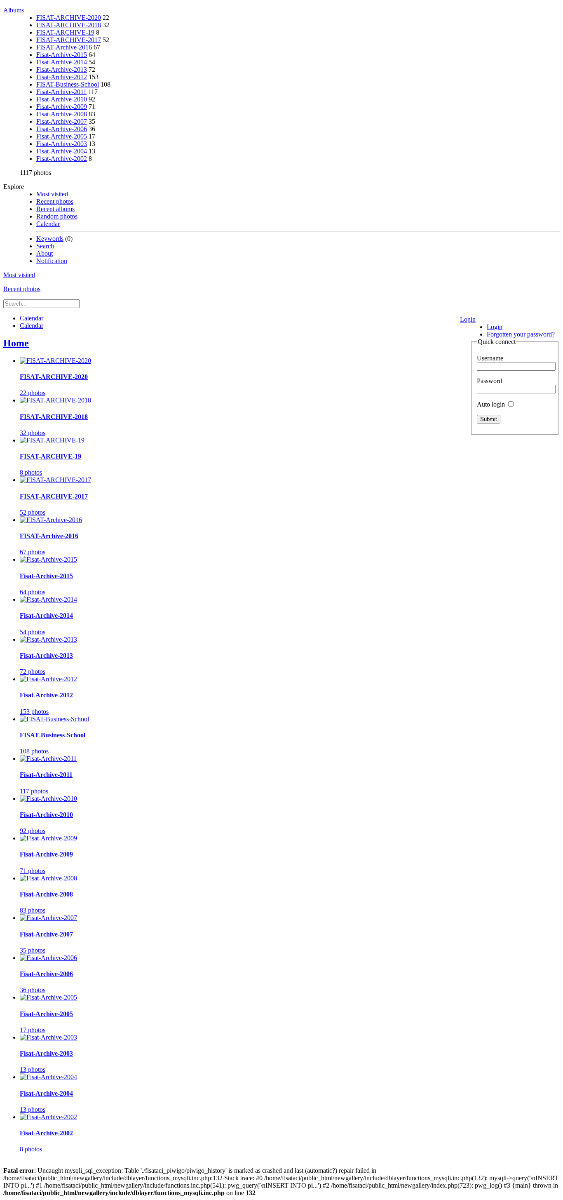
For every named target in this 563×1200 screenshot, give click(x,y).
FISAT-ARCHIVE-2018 (68, 24)
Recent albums (55, 208)
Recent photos (54, 201)
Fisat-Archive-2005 (61, 136)
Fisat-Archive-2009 (61, 106)
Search (45, 245)
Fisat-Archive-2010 (61, 99)
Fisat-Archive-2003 (61, 143)
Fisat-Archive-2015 (61, 54)
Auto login (492, 404)
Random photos (56, 216)
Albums (13, 10)
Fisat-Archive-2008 (61, 114)
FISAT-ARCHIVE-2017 (68, 39)
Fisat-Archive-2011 (61, 91)
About (44, 253)
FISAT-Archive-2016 (64, 47)
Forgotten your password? (521, 334)
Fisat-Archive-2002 (61, 158)
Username (490, 358)
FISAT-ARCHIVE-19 (65, 32)
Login (468, 319)
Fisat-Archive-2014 (61, 62)
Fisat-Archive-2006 (61, 128)
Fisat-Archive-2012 (61, 76)
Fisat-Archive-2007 (61, 121)
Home (16, 343)
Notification (51, 260)
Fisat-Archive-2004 (61, 151)
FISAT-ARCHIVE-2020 (68, 17)
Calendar (48, 223)
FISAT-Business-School (67, 84)
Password (489, 380)
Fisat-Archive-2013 (61, 69)
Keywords (49, 238)
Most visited (52, 194)
